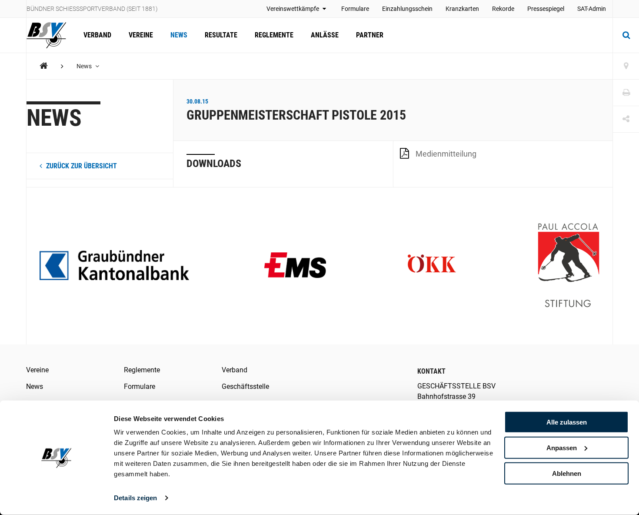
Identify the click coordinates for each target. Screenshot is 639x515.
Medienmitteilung (446, 153)
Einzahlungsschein (407, 8)
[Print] (626, 93)
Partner (369, 35)
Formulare (355, 8)
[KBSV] (44, 66)
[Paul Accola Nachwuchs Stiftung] (568, 266)
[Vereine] (626, 66)
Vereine (141, 35)
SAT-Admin (591, 8)
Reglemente (274, 35)
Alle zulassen (566, 422)
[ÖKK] (432, 266)
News (178, 35)
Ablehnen (566, 473)
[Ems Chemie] (295, 266)
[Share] (626, 119)
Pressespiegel (545, 8)
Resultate (221, 35)
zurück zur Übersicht (80, 166)
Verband (97, 35)
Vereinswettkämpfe (293, 8)
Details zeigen (135, 498)
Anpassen (561, 447)
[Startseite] (51, 35)
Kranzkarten (462, 8)
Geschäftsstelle (245, 386)
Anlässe (325, 35)
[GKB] (114, 266)
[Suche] (626, 35)
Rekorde (503, 8)
